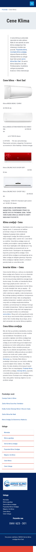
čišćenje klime (21, 371)
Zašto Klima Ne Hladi (9, 414)
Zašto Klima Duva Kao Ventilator (12, 403)
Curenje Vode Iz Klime (9, 398)
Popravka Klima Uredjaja (12, 449)
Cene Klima (7, 461)
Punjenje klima (27, 368)
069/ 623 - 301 (18, 523)
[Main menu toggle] (32, 4)
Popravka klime (21, 50)
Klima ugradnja (9, 438)
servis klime (7, 314)
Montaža (7, 432)
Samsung (6, 359)
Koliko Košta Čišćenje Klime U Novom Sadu (16, 409)
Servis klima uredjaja (10, 444)
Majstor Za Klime (9, 455)
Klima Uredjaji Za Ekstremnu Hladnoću (14, 420)
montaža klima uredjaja (18, 52)
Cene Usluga (8, 466)
